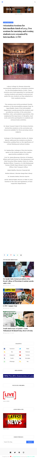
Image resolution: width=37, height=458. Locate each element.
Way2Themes (16, 456)
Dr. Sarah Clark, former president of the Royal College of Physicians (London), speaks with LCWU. (18, 281)
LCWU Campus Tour (10, 306)
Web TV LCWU (31, 456)
